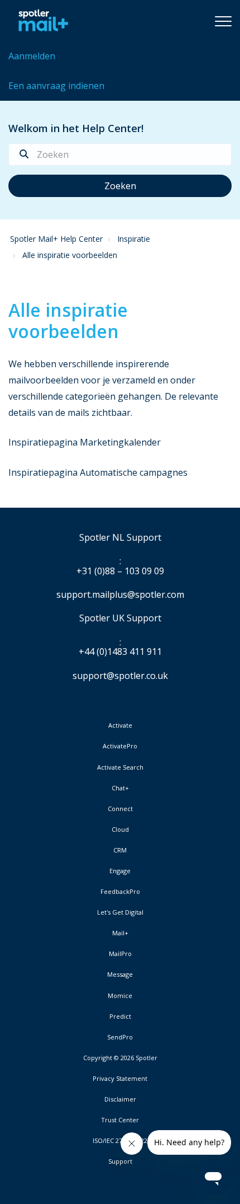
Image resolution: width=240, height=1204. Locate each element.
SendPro (120, 1037)
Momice (120, 995)
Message (120, 974)
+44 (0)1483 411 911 (120, 652)
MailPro (120, 953)
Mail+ (120, 933)
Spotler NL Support (120, 538)
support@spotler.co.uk (120, 675)
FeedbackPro (120, 891)
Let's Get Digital (120, 912)
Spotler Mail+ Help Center (56, 238)
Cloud (120, 829)
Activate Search (120, 767)
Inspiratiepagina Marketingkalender (84, 442)
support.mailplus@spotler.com (120, 594)
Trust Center (120, 1120)
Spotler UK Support (120, 618)
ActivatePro (120, 746)
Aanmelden (31, 56)
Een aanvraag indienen (56, 85)
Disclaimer (120, 1099)
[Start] (40, 21)
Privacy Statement (120, 1078)
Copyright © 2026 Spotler (120, 1058)
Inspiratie (133, 238)
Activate (120, 725)
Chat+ (120, 788)
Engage (120, 871)
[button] (223, 20)
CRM (120, 850)
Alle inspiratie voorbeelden (69, 255)
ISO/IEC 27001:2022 (120, 1140)
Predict (120, 1016)
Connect (120, 808)
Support (120, 1161)
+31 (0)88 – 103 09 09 (120, 571)
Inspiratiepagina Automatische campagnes (98, 472)
